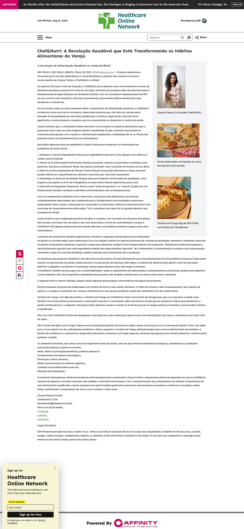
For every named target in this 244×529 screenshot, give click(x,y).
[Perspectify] (19, 260)
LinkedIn (42, 415)
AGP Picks (9, 4)
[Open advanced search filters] (189, 37)
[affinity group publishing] (19, 268)
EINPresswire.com (103, 72)
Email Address (16, 501)
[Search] (182, 37)
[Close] (55, 467)
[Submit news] (19, 253)
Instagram (43, 419)
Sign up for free (30, 514)
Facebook (42, 411)
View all (237, 4)
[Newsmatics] (19, 275)
